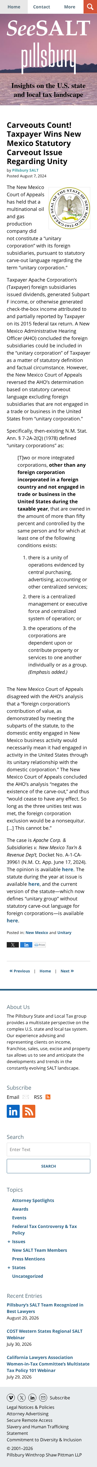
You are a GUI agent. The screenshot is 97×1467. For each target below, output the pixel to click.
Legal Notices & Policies (30, 1407)
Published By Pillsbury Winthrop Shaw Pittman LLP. (49, 58)
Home (14, 7)
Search (48, 1166)
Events (19, 1218)
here (67, 869)
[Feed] (28, 1111)
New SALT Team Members (39, 1250)
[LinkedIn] (13, 1111)
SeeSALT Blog (48, 28)
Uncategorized (27, 1276)
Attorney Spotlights (33, 1200)
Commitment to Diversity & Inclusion (44, 1440)
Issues (18, 1241)
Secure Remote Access (30, 1420)
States (19, 1267)
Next (67, 970)
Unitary (64, 932)
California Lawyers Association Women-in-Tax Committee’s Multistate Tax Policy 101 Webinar (48, 1363)
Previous (19, 970)
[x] (22, 1398)
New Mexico (37, 932)
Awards (20, 1209)
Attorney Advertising (27, 1414)
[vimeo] (11, 1398)
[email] (43, 1398)
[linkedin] (32, 1398)
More (69, 7)
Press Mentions (28, 1259)
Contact (41, 7)
